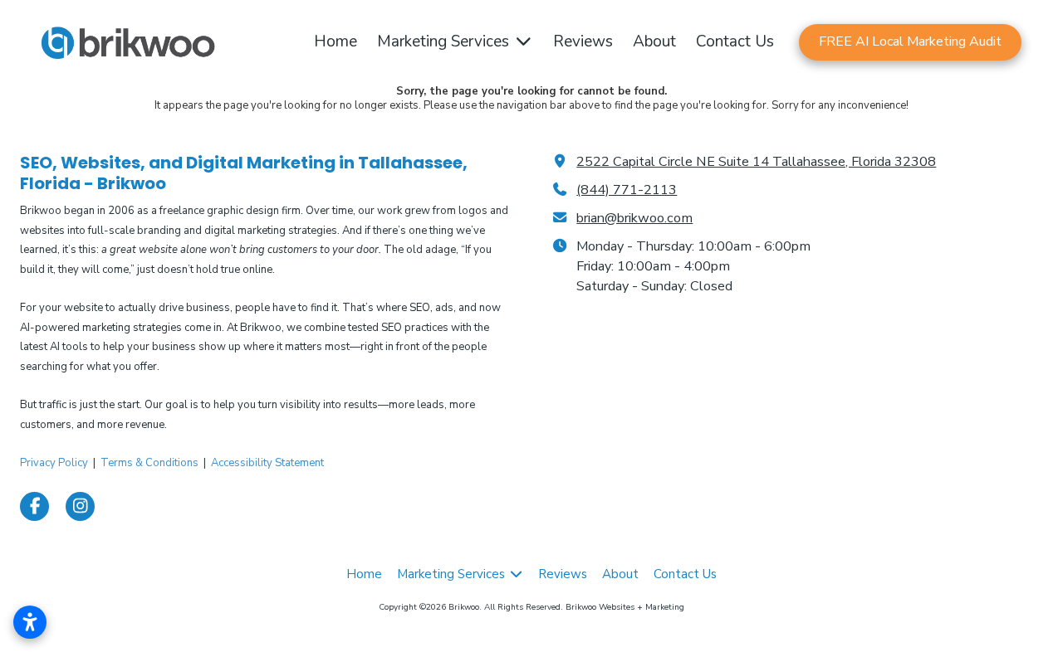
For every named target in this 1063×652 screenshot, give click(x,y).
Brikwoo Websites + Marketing (625, 607)
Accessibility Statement (267, 462)
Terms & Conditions (149, 462)
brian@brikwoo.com (634, 218)
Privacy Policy (54, 462)
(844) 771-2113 (626, 190)
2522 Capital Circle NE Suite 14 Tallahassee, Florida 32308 (756, 162)
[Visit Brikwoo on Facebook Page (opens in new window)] (34, 506)
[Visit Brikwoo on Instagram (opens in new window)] (80, 506)
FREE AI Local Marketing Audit (910, 41)
